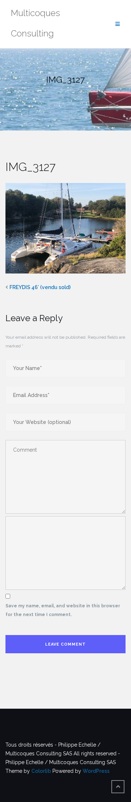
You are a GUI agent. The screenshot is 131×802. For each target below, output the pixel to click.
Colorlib (41, 771)
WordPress (96, 771)
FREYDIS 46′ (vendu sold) (40, 287)
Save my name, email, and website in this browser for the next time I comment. (62, 610)
